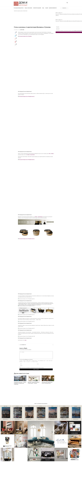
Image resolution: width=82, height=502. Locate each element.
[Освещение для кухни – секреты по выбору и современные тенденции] (20, 379)
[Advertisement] (34, 19)
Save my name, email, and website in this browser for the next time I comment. (31, 367)
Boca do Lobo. (33, 154)
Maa (49, 153)
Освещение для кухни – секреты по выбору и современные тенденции (20, 383)
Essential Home (40, 216)
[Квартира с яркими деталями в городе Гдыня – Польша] (34, 379)
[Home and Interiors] (27, 3)
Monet (28, 154)
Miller (36, 216)
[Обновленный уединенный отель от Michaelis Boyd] (48, 379)
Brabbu (52, 153)
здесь (25, 340)
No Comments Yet (23, 344)
